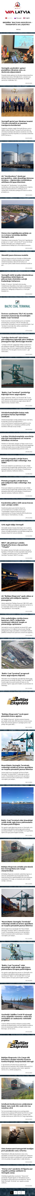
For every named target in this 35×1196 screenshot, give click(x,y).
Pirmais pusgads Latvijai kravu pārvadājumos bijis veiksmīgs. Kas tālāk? (16, 461)
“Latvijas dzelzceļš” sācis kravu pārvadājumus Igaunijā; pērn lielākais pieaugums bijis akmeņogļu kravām (17, 339)
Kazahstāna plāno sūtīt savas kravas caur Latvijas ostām (17, 504)
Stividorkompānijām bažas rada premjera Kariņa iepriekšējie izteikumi (15, 415)
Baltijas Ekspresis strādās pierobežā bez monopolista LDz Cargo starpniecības (17, 869)
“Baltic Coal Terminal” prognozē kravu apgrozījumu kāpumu (15, 674)
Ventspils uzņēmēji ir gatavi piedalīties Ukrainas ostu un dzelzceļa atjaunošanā (13, 70)
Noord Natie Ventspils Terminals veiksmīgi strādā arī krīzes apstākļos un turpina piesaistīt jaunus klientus (17, 767)
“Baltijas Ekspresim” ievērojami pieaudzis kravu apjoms (14, 715)
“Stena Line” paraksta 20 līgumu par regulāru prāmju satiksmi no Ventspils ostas (17, 1171)
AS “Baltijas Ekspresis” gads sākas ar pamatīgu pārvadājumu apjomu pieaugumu (17, 598)
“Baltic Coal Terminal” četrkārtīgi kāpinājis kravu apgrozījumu (15, 393)
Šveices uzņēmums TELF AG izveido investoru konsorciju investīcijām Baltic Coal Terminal (17, 316)
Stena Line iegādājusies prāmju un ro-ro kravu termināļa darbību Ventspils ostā (16, 235)
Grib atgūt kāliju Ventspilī (12, 525)
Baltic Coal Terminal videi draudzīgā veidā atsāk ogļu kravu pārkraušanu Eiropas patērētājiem (17, 822)
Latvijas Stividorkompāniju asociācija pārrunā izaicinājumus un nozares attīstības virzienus (17, 438)
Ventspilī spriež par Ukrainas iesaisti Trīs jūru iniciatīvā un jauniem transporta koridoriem (17, 123)
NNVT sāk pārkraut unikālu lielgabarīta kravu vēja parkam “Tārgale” (14, 545)
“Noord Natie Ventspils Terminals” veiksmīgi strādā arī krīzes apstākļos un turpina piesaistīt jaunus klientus (17, 924)
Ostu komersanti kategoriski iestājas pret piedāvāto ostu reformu (17, 1150)
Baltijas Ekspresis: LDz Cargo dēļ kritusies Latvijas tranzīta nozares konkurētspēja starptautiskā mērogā (17, 1059)
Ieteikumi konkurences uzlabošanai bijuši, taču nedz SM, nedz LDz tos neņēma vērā (16, 1106)
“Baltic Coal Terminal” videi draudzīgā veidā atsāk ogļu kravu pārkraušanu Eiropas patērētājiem (16, 967)
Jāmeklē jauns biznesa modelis (14, 255)
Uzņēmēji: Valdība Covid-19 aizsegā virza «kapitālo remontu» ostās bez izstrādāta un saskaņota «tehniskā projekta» (16, 1017)
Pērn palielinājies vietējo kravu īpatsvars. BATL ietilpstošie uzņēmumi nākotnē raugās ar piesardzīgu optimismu (14, 621)
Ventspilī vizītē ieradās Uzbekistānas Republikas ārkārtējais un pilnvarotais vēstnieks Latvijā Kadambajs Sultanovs (17, 278)
